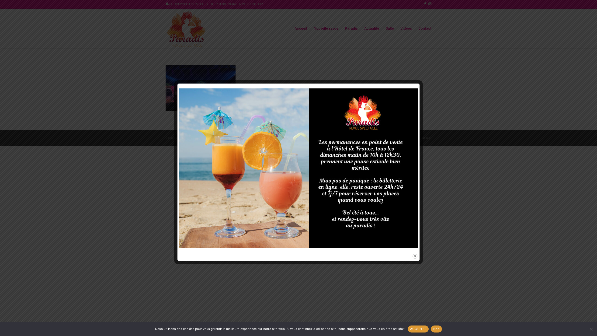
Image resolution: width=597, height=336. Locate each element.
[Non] (591, 329)
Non (436, 329)
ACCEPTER (418, 329)
